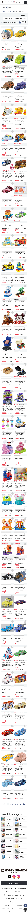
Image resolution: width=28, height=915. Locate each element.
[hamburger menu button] (25, 2)
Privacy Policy (8, 905)
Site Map (20, 908)
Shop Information (20, 905)
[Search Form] (22, 2)
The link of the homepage (7, 908)
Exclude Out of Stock (8, 22)
